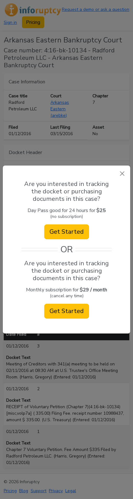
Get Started (66, 231)
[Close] (122, 173)
